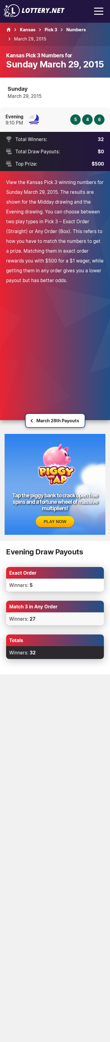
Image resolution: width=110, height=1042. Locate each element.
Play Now (55, 521)
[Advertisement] (55, 343)
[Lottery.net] (34, 15)
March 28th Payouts (57, 420)
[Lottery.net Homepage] (8, 30)
